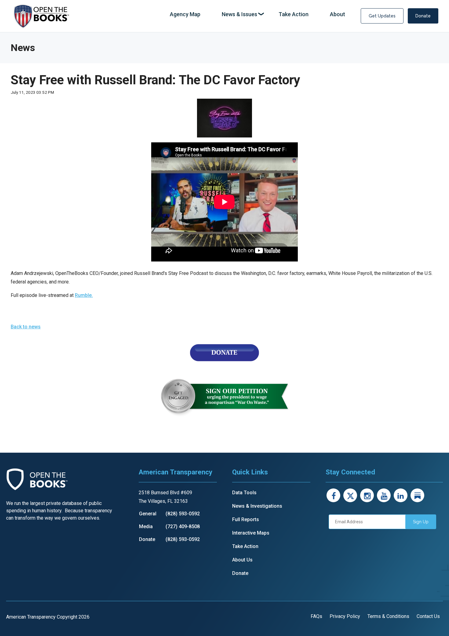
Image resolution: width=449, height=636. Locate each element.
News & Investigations (257, 506)
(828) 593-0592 (183, 514)
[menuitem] (185, 14)
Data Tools (244, 492)
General (147, 514)
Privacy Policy (345, 616)
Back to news (26, 327)
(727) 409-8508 (183, 526)
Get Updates (382, 15)
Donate (423, 15)
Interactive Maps (250, 533)
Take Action (245, 546)
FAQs (316, 616)
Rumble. (84, 295)
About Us (242, 560)
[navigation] (257, 14)
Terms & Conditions (388, 616)
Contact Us (428, 616)
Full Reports (245, 519)
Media (146, 526)
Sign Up (421, 521)
